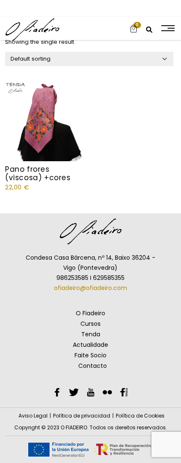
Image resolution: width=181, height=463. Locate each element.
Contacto (92, 366)
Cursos (90, 323)
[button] (133, 28)
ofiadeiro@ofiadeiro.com (90, 288)
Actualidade (90, 345)
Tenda (90, 334)
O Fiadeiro (90, 313)
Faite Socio (90, 355)
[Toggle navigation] (167, 28)
